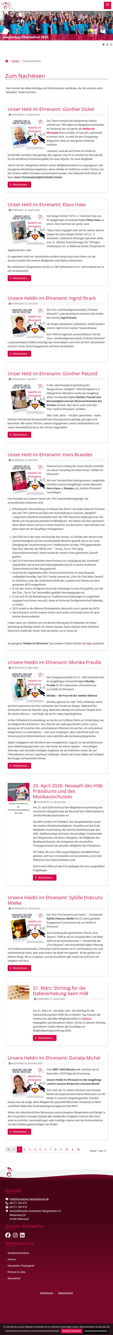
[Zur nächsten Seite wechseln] (72, 1149)
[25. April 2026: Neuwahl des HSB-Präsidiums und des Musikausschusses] (18, 792)
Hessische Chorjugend (21, 1265)
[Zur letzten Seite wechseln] (78, 1149)
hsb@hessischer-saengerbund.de (29, 1199)
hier (89, 643)
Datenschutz (65, 1292)
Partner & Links (16, 1272)
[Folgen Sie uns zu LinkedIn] (22, 1236)
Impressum (46, 1292)
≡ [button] (107, 5)
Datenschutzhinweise (96, 1331)
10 (66, 1149)
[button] (104, 26)
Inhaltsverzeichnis (18, 1253)
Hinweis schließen (71, 1331)
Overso (12, 1259)
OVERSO (87, 1018)
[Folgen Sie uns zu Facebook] (8, 1236)
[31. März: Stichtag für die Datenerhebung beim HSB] (18, 992)
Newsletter (14, 1278)
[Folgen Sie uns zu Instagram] (15, 1236)
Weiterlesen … (20, 184)
